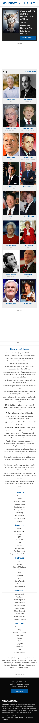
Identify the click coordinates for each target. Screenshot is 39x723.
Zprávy (14, 658)
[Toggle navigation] (34, 3)
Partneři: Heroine (19, 675)
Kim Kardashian (19, 605)
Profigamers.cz (14, 660)
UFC (19, 561)
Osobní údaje (17, 716)
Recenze (19, 529)
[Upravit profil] (34, 11)
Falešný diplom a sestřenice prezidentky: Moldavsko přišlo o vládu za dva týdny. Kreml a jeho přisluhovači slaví (19, 443)
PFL (19, 570)
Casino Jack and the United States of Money (27, 15)
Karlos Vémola (19, 581)
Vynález (19, 521)
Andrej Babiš (19, 594)
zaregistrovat (23, 684)
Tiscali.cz (19, 492)
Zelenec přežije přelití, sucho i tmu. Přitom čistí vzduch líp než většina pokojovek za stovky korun (19, 459)
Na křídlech (19, 646)
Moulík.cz (34, 663)
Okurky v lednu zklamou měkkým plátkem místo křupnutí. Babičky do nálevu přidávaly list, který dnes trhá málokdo (19, 374)
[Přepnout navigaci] (27, 3)
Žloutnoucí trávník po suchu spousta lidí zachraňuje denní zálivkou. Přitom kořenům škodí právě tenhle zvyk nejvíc (19, 360)
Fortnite (19, 545)
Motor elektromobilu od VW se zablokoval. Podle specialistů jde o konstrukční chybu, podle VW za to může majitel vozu (20, 435)
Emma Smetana (19, 617)
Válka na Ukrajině (19, 501)
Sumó (19, 578)
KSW (19, 573)
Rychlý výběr (27, 38)
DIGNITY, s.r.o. (6, 719)
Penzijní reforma (19, 518)
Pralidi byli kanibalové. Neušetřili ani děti (19, 413)
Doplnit (19, 691)
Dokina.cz (14, 665)
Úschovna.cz (19, 663)
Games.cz (19, 525)
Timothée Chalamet (19, 619)
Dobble (19, 638)
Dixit (19, 641)
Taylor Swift (19, 614)
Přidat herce (31, 72)
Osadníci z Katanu (19, 632)
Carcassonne (19, 627)
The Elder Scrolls (19, 551)
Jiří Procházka (19, 584)
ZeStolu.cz (24, 660)
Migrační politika (19, 504)
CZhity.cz (21, 665)
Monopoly (19, 635)
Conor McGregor (19, 587)
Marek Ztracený (19, 611)
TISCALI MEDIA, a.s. (19, 718)
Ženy (24, 658)
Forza (20, 543)
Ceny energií (20, 513)
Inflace (19, 496)
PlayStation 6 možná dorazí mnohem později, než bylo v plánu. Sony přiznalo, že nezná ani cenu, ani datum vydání (19, 467)
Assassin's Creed (19, 531)
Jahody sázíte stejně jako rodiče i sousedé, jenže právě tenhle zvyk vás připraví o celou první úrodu (20, 399)
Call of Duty (19, 548)
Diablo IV (19, 540)
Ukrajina (19, 499)
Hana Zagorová (19, 600)
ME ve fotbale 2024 (19, 507)
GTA (19, 537)
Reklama (4, 716)
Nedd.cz (27, 663)
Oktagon (19, 564)
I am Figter (19, 575)
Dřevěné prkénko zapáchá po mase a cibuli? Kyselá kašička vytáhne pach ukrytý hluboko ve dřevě (19, 407)
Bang (19, 630)
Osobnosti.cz (20, 590)
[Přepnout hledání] (24, 3)
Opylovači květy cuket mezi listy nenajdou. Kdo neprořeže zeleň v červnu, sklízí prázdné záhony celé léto (20, 475)
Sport (19, 658)
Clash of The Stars (19, 567)
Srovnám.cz (13, 667)
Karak (19, 649)
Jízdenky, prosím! (19, 652)
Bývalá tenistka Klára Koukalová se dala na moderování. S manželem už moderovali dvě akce (19, 483)
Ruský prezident (19, 510)
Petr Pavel (19, 597)
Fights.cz (19, 557)
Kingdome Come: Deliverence (19, 554)
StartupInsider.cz (24, 667)
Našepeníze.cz (30, 665)
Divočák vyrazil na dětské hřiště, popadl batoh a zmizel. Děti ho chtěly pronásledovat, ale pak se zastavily (19, 451)
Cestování (30, 658)
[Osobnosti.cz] (11, 3)
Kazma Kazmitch (19, 602)
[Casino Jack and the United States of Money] (11, 21)
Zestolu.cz (19, 623)
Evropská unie (19, 515)
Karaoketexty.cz (8, 663)
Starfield (19, 534)
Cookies (9, 716)
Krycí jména (20, 644)
